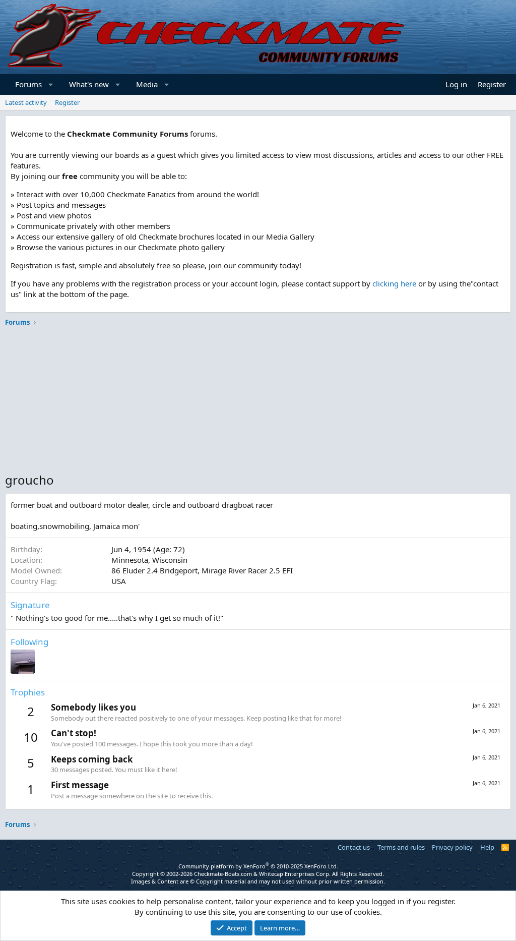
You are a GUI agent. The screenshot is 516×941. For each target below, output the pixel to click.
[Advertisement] (258, 401)
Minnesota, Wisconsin (149, 560)
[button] (51, 84)
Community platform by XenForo (258, 866)
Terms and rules (401, 847)
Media (147, 84)
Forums (28, 84)
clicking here (394, 283)
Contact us (354, 847)
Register (67, 102)
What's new (89, 84)
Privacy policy (452, 847)
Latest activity (26, 102)
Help (487, 847)
